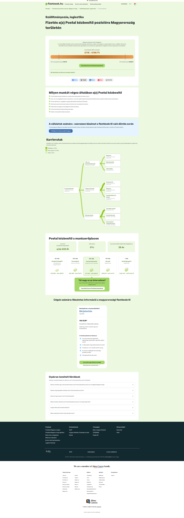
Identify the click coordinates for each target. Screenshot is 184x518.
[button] (135, 4)
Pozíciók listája (69, 4)
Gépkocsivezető (89, 188)
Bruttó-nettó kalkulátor (81, 4)
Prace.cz (65, 482)
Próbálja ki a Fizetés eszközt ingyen (61, 131)
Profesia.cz (65, 480)
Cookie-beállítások (111, 452)
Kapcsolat (119, 430)
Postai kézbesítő (69, 188)
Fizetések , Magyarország (64, 8)
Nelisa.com (65, 491)
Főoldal (47, 8)
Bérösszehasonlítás (95, 4)
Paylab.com (77, 489)
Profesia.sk (65, 477)
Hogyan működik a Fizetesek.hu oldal (79, 432)
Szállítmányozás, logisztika (88, 8)
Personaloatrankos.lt (91, 489)
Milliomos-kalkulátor (51, 437)
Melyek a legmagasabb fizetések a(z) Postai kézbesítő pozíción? (67, 390)
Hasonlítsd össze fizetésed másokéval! (92, 65)
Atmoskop (65, 489)
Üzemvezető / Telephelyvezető (110, 222)
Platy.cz (76, 484)
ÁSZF (70, 430)
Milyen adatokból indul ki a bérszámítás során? (62, 413)
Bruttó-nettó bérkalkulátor (52, 440)
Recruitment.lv (90, 491)
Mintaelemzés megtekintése (91, 365)
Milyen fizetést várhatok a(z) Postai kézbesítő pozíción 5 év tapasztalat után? (70, 402)
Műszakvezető (89, 215)
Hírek (118, 432)
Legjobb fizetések (50, 443)
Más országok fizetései (99, 430)
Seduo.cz (77, 480)
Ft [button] (130, 4)
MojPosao (101, 475)
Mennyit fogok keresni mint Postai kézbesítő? (62, 396)
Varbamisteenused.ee (92, 493)
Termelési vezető (110, 208)
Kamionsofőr (109, 182)
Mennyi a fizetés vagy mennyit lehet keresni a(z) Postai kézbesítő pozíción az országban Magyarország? (77, 384)
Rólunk (71, 435)
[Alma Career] (92, 501)
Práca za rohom (66, 484)
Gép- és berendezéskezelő (90, 162)
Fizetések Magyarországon (52, 430)
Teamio (76, 477)
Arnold (76, 475)
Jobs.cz (64, 475)
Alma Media (108, 457)
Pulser (100, 486)
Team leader (109, 168)
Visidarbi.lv (89, 484)
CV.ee (88, 480)
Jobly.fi (112, 475)
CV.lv (88, 477)
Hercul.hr (101, 482)
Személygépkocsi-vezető (111, 196)
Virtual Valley (102, 484)
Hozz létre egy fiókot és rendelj (92, 362)
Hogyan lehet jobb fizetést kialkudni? (59, 407)
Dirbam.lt (89, 482)
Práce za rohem (66, 486)
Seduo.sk (77, 482)
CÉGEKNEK (124, 4)
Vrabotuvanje (102, 480)
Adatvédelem (91, 452)
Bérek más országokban (52, 435)
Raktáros (108, 155)
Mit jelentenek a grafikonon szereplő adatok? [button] (63, 72)
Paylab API (95, 435)
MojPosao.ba (102, 477)
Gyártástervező (110, 215)
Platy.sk (76, 486)
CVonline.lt (89, 475)
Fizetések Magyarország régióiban (54, 432)
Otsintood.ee (90, 486)
